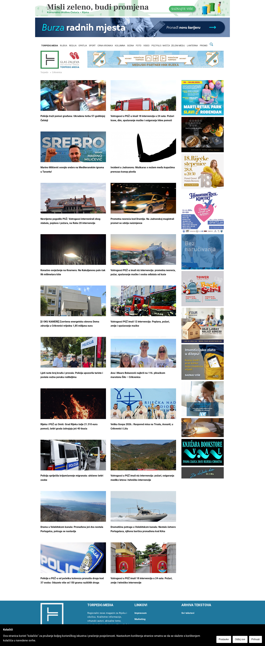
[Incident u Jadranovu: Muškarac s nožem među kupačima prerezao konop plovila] (143, 153)
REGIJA (73, 45)
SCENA (130, 45)
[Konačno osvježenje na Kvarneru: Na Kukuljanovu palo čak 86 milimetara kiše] (73, 258)
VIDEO (146, 45)
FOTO (138, 45)
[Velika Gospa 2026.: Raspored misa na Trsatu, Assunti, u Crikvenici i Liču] (143, 407)
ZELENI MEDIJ (178, 45)
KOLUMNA (120, 45)
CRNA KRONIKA (105, 45)
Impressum (140, 613)
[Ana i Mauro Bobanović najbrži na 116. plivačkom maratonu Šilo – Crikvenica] (143, 360)
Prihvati (255, 639)
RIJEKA (63, 45)
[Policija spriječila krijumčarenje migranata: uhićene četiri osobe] (73, 462)
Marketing (140, 619)
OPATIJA (83, 45)
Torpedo (44, 72)
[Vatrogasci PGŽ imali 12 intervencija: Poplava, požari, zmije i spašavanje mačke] (143, 307)
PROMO (203, 45)
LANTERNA (192, 45)
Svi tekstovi (187, 613)
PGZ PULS (156, 45)
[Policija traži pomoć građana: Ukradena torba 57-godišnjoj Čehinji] (73, 102)
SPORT (92, 45)
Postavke (224, 639)
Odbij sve (240, 639)
